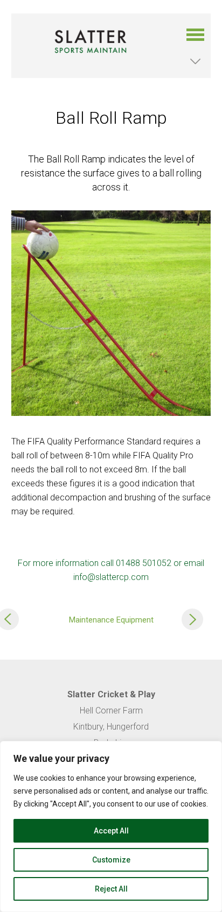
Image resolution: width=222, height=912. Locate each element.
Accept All (111, 830)
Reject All (111, 889)
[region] (111, 826)
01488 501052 (143, 563)
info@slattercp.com (111, 577)
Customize (111, 860)
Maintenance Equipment (111, 620)
